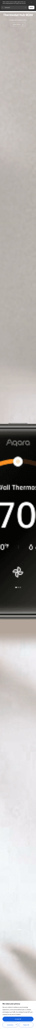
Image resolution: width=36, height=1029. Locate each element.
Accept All (18, 1019)
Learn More (17, 24)
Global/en (7, 7)
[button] (12, 929)
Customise (10, 1025)
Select (31, 7)
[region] (18, 1015)
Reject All (26, 1025)
